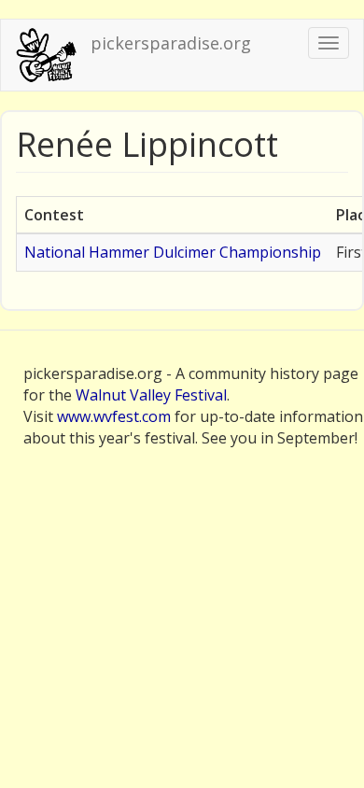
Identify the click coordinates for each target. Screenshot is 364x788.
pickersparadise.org (171, 43)
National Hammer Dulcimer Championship (172, 252)
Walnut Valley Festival (151, 395)
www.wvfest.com (114, 416)
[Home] (46, 55)
